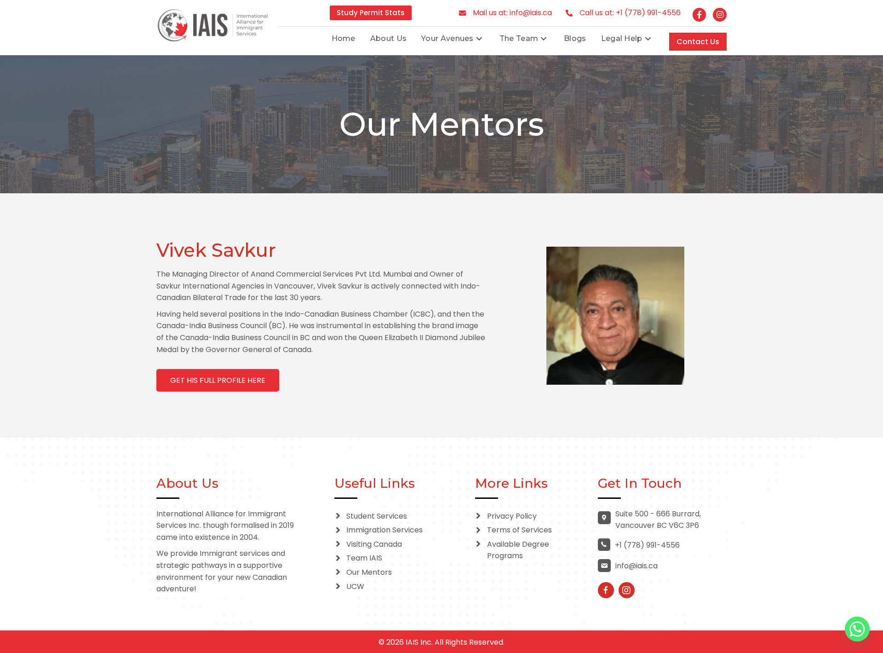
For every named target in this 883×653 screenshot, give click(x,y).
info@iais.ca (531, 12)
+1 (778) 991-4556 (648, 12)
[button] (479, 38)
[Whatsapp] (857, 629)
